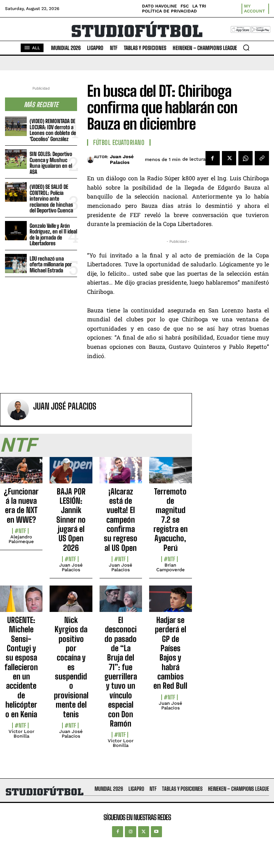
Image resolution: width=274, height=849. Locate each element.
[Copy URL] (262, 158)
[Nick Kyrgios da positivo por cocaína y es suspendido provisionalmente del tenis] (71, 603)
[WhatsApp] (245, 158)
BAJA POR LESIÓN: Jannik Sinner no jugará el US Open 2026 (71, 520)
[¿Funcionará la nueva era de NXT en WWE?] (21, 474)
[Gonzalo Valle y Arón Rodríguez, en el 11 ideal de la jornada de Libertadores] (16, 231)
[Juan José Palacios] (90, 159)
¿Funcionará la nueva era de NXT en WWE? (21, 505)
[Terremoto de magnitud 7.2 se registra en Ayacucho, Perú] (170, 474)
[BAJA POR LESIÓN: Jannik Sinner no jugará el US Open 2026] (71, 474)
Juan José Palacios (122, 159)
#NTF (20, 531)
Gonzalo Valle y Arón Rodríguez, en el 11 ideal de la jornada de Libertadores (53, 234)
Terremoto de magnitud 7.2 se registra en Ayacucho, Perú (170, 520)
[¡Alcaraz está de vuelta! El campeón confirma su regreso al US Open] (121, 474)
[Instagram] (130, 831)
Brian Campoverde (170, 567)
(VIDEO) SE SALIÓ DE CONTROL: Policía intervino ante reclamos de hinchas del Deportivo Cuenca (51, 198)
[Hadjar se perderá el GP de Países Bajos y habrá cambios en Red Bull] (170, 603)
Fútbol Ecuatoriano (118, 142)
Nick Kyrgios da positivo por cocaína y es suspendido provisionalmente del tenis (71, 667)
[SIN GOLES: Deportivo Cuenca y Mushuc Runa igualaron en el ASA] (16, 159)
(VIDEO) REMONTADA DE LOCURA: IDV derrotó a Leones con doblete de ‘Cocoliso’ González (53, 130)
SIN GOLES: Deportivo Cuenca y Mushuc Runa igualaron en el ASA (51, 163)
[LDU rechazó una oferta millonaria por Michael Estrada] (16, 263)
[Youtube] (156, 831)
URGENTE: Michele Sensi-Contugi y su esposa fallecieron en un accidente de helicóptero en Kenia (21, 667)
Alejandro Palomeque (21, 539)
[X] (229, 158)
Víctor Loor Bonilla (21, 734)
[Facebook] (213, 158)
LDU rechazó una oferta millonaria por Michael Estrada (51, 264)
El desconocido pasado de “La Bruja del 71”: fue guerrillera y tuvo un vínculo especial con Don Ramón (121, 671)
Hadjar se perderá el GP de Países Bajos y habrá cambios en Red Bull (170, 653)
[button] (246, 47)
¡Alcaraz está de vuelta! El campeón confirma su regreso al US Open (120, 520)
